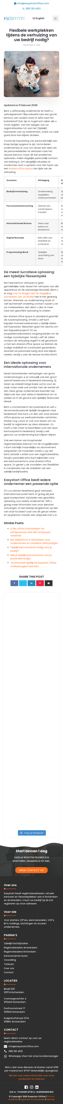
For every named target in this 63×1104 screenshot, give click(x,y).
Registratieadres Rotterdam (20, 951)
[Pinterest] (40, 583)
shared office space (21, 168)
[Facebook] (14, 583)
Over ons (9, 968)
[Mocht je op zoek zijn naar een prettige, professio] (31, 813)
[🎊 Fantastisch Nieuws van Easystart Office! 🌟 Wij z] (31, 756)
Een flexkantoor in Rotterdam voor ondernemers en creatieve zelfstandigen (34, 541)
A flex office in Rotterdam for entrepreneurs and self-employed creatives (30, 532)
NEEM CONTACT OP (31, 870)
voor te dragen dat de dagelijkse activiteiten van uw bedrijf (27, 295)
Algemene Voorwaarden (32, 1099)
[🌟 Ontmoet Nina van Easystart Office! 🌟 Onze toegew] (31, 727)
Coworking (10, 960)
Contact (9, 972)
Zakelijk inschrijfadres (16, 943)
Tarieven (9, 964)
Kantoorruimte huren (16, 955)
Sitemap (50, 1099)
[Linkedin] (31, 583)
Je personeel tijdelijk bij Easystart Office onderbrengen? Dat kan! (33, 564)
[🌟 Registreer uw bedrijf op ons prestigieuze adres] (31, 698)
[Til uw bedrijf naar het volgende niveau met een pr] (31, 611)
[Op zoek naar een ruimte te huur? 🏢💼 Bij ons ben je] (31, 785)
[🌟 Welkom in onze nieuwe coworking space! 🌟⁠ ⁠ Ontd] (31, 640)
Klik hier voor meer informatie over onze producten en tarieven (31, 1077)
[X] (23, 583)
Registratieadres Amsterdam (20, 947)
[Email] (48, 583)
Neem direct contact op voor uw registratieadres (23, 1039)
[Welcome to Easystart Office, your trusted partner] (31, 669)
